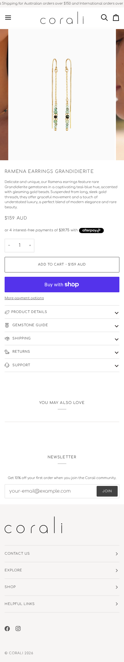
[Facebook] (7, 628)
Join (107, 491)
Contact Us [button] (17, 554)
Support (20, 365)
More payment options (24, 298)
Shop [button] (10, 587)
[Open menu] (10, 17)
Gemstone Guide (29, 325)
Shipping (21, 338)
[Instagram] (18, 628)
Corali (16, 653)
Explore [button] (13, 570)
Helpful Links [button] (20, 604)
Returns (20, 352)
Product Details (29, 312)
